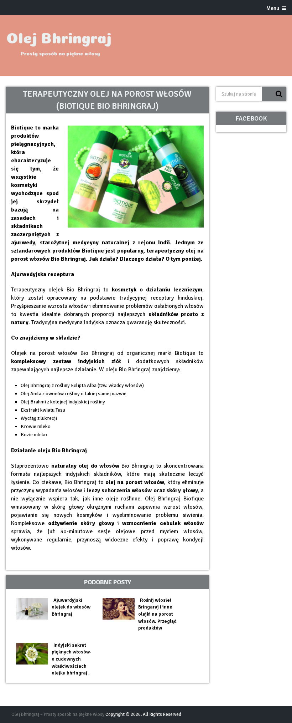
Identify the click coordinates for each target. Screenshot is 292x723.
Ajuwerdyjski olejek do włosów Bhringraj (71, 607)
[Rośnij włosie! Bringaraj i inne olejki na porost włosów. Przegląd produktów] (120, 609)
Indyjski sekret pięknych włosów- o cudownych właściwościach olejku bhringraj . (72, 659)
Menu (272, 8)
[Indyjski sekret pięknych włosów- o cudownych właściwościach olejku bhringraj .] (34, 654)
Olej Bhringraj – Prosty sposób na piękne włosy (57, 714)
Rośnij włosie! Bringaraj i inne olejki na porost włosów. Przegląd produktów (157, 614)
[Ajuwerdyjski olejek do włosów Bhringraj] (34, 609)
